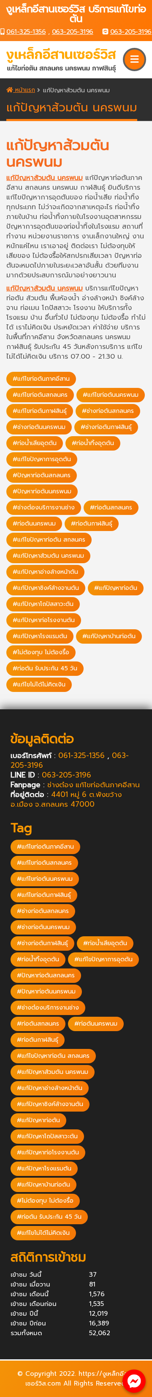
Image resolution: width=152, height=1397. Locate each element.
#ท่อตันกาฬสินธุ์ (91, 523)
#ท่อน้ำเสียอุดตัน (35, 443)
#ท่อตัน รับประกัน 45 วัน (45, 668)
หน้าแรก (24, 90)
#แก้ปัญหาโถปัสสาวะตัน (43, 604)
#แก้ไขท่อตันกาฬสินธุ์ (40, 411)
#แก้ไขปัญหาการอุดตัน (42, 459)
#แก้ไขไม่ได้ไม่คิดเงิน (39, 684)
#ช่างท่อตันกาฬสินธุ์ (106, 427)
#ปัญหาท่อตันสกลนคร (42, 475)
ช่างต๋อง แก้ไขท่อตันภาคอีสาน (93, 784)
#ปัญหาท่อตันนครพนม (42, 491)
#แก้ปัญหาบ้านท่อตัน (109, 636)
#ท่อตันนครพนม (34, 523)
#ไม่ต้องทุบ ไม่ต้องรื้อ (41, 652)
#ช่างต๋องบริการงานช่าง (44, 507)
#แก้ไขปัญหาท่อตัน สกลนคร (49, 539)
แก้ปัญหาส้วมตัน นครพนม (44, 178)
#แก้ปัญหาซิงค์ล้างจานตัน (46, 588)
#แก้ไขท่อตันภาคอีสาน (41, 378)
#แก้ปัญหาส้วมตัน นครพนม (48, 555)
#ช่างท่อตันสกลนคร (108, 411)
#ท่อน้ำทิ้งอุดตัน (93, 443)
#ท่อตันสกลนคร (111, 507)
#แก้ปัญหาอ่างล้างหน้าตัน (45, 571)
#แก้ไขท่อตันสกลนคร (40, 394)
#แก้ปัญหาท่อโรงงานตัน (44, 620)
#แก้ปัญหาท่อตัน (115, 588)
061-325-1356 (26, 31)
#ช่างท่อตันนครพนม (39, 427)
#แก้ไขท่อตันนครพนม (110, 394)
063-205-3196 (72, 31)
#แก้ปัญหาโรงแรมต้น (40, 636)
